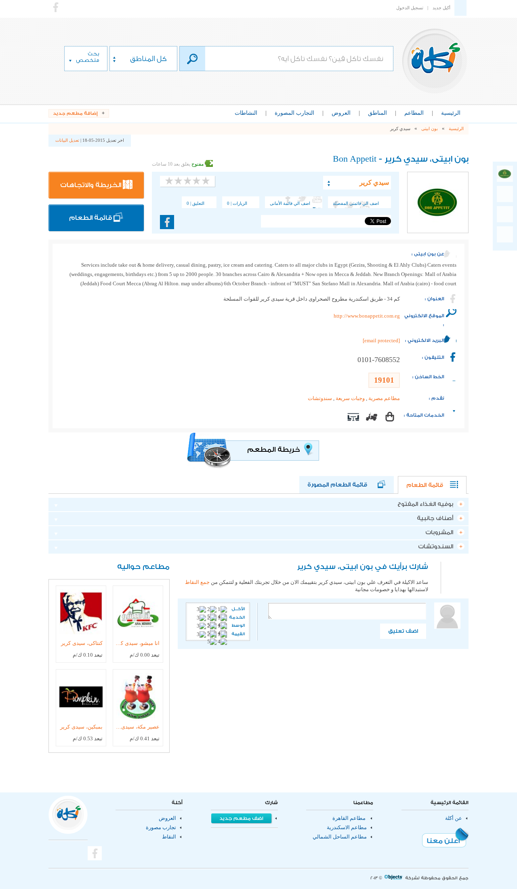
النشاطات (246, 113)
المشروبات (439, 532)
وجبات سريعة (350, 398)
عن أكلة (453, 818)
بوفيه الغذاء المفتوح (425, 504)
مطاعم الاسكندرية (347, 827)
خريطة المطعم (274, 449)
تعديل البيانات (67, 140)
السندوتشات (435, 547)
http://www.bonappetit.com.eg (367, 316)
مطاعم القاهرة (349, 818)
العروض (341, 113)
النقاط (169, 837)
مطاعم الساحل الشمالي (340, 837)
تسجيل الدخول (409, 8)
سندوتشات (320, 398)
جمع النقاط (197, 582)
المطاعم (414, 113)
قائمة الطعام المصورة (342, 485)
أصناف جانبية (435, 518)
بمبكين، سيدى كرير (81, 727)
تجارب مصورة (161, 827)
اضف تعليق (403, 631)
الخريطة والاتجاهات (91, 185)
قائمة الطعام (91, 217)
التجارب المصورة (294, 113)
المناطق (377, 113)
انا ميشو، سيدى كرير (137, 643)
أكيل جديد (441, 8)
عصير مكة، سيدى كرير (137, 727)
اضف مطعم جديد (241, 818)
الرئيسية (450, 113)
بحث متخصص (87, 56)
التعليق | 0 (195, 203)
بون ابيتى (429, 128)
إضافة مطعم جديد (75, 113)
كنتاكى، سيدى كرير (82, 643)
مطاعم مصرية (384, 398)
